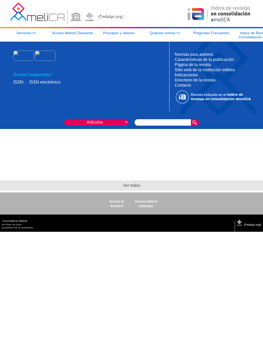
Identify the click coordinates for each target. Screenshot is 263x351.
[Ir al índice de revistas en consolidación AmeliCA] (218, 22)
